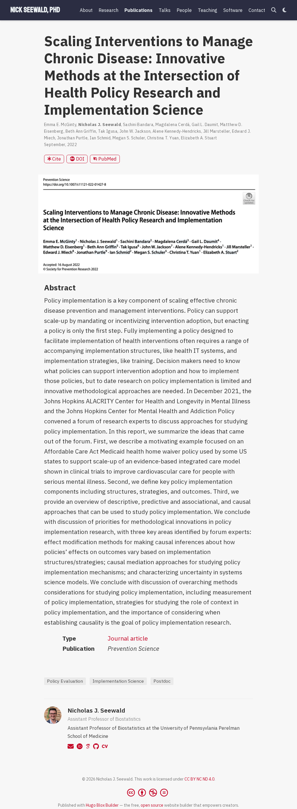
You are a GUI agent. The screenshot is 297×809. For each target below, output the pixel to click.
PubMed (107, 159)
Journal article (128, 638)
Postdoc (162, 681)
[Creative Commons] (148, 792)
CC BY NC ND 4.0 (199, 779)
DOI (79, 159)
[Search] (273, 10)
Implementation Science (118, 681)
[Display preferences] (284, 10)
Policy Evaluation (65, 681)
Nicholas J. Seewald (96, 710)
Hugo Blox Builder (102, 805)
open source (152, 805)
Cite (56, 159)
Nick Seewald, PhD (35, 10)
